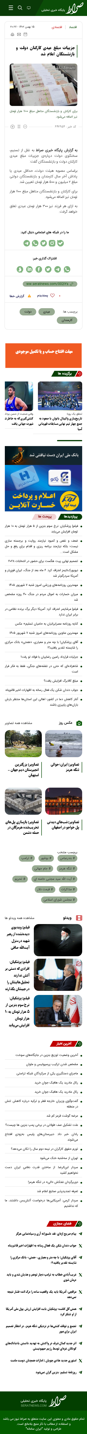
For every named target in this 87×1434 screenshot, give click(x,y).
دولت (27, 311)
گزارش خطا (17, 296)
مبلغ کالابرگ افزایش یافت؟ (61, 681)
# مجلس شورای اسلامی (59, 900)
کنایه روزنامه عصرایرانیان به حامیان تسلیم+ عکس (46, 624)
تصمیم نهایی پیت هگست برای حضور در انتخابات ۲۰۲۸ (43, 561)
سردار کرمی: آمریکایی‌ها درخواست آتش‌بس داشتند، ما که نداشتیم (41, 1203)
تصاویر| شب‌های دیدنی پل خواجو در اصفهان (63, 825)
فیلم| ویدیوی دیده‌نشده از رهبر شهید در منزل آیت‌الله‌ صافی (18, 937)
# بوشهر (46, 858)
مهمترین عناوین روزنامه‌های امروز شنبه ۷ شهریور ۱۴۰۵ (43, 633)
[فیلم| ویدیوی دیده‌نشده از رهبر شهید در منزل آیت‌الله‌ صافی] (58, 940)
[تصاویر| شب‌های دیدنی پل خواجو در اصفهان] (63, 801)
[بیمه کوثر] (43, 501)
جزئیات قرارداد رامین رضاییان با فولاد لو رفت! (49, 657)
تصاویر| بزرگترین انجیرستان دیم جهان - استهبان (23, 770)
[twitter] (48, 269)
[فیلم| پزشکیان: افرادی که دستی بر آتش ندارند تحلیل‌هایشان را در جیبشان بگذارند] (58, 975)
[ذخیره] (25, 34)
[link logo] (43, 1401)
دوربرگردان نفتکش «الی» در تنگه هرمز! (53, 1182)
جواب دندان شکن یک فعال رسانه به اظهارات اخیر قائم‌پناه (42, 690)
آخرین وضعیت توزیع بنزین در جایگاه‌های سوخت (46, 1055)
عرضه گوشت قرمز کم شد (62, 1116)
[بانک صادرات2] (43, 478)
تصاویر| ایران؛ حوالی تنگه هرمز (65, 767)
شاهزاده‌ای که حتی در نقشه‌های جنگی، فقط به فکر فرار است (41, 669)
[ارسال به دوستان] (19, 34)
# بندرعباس (67, 858)
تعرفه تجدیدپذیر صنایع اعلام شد (57, 1191)
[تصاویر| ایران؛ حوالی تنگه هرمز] (63, 743)
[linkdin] (29, 269)
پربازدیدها (70, 517)
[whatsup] (67, 269)
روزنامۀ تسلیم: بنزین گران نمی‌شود (56, 1372)
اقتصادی (57, 27)
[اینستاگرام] (52, 243)
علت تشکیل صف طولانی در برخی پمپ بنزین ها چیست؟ (41, 1125)
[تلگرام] (26, 243)
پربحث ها (44, 517)
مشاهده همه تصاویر (18, 723)
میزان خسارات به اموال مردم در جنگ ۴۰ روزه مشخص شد (41, 597)
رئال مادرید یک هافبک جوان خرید (56, 1082)
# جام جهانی (42, 868)
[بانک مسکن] (43, 356)
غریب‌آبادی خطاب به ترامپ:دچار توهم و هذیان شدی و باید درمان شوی (41, 1277)
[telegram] (57, 269)
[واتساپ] (35, 243)
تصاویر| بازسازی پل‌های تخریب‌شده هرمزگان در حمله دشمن (22, 828)
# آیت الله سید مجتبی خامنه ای (54, 879)
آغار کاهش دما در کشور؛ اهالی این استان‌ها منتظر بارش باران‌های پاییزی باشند (41, 702)
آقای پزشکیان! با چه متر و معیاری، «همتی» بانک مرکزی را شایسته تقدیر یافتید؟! (41, 645)
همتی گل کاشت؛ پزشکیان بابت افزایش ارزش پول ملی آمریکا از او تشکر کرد (41, 1312)
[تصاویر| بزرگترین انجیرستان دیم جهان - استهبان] (23, 743)
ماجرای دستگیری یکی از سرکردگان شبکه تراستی (47, 1073)
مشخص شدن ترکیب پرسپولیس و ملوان (52, 1064)
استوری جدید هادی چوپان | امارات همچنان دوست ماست (43, 1360)
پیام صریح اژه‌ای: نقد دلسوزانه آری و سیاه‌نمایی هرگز (46, 1234)
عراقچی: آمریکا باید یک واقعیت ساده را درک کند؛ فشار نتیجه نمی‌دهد (41, 1295)
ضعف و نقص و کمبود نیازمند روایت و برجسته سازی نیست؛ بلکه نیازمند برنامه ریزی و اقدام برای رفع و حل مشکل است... (41, 546)
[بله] (60, 243)
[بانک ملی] (43, 455)
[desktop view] (28, 8)
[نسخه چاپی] (12, 34)
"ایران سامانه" (34, 1429)
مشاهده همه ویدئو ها (19, 918)
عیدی (46, 311)
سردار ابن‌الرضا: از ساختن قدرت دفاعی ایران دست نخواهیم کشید (41, 1170)
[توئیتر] (43, 243)
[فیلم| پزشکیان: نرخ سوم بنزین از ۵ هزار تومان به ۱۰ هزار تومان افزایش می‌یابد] (58, 1011)
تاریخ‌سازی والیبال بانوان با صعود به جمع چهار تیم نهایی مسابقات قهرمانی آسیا (60, 424)
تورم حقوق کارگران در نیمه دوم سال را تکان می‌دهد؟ (44, 1149)
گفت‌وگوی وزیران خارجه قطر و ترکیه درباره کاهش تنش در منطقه (41, 1103)
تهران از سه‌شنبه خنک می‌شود (59, 1158)
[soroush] (20, 269)
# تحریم (20, 879)
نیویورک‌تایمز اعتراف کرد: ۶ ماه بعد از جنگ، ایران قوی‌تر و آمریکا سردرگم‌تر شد (41, 573)
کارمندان (67, 320)
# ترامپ (26, 858)
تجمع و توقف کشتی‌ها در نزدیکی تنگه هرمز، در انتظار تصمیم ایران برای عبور (41, 1329)
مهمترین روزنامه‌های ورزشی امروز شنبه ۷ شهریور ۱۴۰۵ (43, 585)
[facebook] (39, 269)
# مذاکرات (68, 889)
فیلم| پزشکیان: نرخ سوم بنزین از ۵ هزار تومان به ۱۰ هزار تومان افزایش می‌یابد (41, 528)
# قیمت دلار (45, 889)
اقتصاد (73, 27)
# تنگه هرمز (67, 868)
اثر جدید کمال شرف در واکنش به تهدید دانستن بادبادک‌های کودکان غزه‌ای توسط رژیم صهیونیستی (41, 1346)
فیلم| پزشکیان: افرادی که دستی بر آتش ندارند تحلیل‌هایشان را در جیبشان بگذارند (17, 975)
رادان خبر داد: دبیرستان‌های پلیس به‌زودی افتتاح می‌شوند (41, 1137)
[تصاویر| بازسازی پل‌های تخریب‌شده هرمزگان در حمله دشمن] (23, 801)
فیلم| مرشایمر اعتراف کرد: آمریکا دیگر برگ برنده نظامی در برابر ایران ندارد (41, 611)
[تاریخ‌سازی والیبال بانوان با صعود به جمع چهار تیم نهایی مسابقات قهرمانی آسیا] (60, 396)
